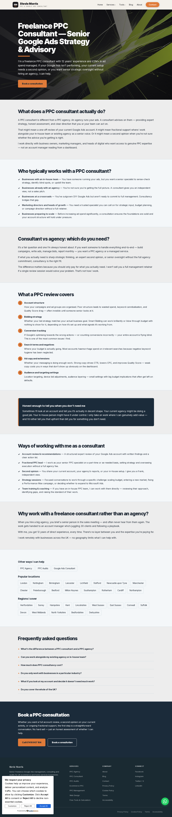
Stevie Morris (16, 766)
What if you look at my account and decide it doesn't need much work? (58, 681)
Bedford (55, 590)
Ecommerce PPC (77, 786)
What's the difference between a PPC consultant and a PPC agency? (57, 649)
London (23, 583)
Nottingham (38, 583)
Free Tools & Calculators (80, 800)
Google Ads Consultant (64, 568)
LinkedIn (138, 786)
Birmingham (54, 583)
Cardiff (120, 590)
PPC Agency (26, 568)
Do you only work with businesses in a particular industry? (51, 673)
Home (100, 5)
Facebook (139, 772)
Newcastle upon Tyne (117, 583)
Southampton (90, 590)
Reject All (28, 806)
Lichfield (84, 583)
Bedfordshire (77, 612)
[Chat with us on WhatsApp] (165, 801)
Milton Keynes (71, 590)
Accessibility (107, 800)
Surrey (41, 605)
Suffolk (144, 605)
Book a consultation (32, 83)
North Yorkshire (58, 612)
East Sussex (115, 605)
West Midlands (39, 612)
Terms (105, 795)
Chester (24, 590)
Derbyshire (94, 612)
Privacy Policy (108, 786)
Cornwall (131, 605)
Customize (12, 806)
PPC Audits (43, 568)
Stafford (97, 583)
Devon (23, 612)
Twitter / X (139, 781)
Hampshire (55, 605)
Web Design (75, 795)
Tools (121, 5)
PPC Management (77, 790)
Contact (152, 5)
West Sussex (98, 605)
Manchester (138, 583)
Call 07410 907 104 (31, 742)
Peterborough (39, 590)
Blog (131, 5)
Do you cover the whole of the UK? (39, 689)
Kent (67, 605)
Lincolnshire (80, 605)
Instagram (139, 776)
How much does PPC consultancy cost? (42, 665)
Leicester (69, 583)
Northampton (135, 590)
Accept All (44, 806)
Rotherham (107, 590)
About (139, 5)
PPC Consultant (76, 776)
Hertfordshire (26, 605)
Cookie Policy (108, 790)
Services (110, 5)
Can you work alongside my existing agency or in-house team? (53, 657)
